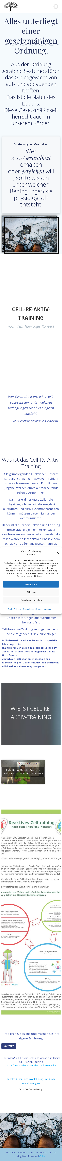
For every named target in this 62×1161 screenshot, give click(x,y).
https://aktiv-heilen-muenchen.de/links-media (31, 1065)
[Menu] (55, 6)
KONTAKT (9, 1046)
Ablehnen (31, 592)
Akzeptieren (31, 584)
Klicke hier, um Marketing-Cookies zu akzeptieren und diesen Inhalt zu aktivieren (23, 772)
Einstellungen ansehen (31, 600)
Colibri (42, 1156)
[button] (57, 552)
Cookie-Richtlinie (14, 609)
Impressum (46, 609)
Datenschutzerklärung (32, 609)
